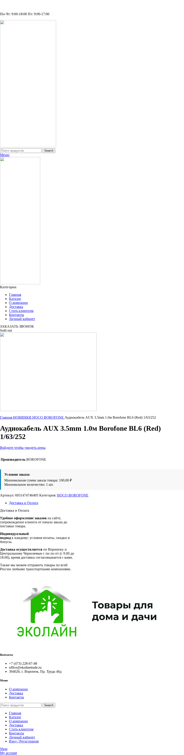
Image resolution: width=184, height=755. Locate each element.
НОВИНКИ (22, 417)
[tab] (96, 503)
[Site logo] (28, 146)
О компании (18, 689)
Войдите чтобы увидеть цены (23, 448)
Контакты (16, 697)
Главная (6, 417)
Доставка (16, 693)
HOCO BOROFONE (48, 417)
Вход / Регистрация (24, 741)
